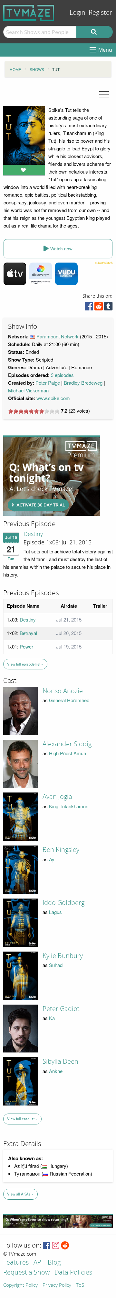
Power (26, 646)
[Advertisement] (51, 475)
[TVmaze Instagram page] (55, 1245)
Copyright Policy (20, 1285)
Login (77, 12)
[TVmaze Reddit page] (65, 1245)
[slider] (34, 411)
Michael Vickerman (28, 390)
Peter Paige (47, 382)
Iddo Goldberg (63, 903)
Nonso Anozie (63, 691)
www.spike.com (53, 398)
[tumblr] (108, 307)
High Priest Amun (67, 753)
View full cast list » (22, 1118)
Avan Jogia (57, 797)
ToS (80, 1285)
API (38, 1262)
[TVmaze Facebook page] (46, 1245)
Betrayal (28, 633)
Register (100, 12)
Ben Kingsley (61, 850)
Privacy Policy (57, 1285)
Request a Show (26, 1272)
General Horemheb (69, 700)
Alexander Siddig (67, 744)
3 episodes (62, 374)
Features (16, 1262)
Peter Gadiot (61, 1009)
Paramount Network (57, 336)
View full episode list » (25, 664)
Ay (51, 859)
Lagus (55, 912)
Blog (54, 1262)
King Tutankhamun (68, 806)
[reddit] (98, 307)
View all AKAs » (20, 1193)
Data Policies (73, 1272)
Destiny (33, 534)
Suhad (56, 965)
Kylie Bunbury (63, 956)
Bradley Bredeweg (83, 382)
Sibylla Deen (60, 1061)
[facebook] (89, 307)
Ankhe (56, 1071)
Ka (52, 1018)
